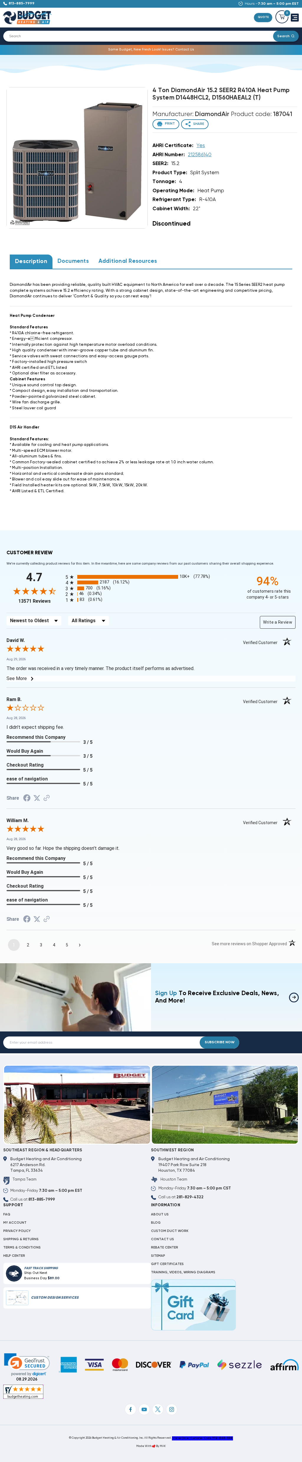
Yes (200, 145)
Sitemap (158, 1256)
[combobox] (141, 36)
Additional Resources (128, 261)
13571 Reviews (40, 601)
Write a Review (277, 622)
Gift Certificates (167, 1264)
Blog (156, 1223)
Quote (263, 17)
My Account (15, 1223)
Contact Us (162, 1239)
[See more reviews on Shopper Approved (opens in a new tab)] (46, 799)
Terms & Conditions (22, 1247)
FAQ (6, 1214)
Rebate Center (164, 1247)
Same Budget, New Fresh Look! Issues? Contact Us (151, 49)
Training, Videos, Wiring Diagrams (183, 1272)
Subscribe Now (219, 1042)
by (157, 1446)
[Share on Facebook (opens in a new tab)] (26, 799)
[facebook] (130, 1409)
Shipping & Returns (21, 1239)
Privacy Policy (17, 1231)
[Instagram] (171, 1409)
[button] (27, 1365)
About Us (160, 1214)
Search (283, 36)
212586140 (199, 154)
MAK (163, 1446)
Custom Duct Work (169, 1231)
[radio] (151, 577)
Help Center (14, 1256)
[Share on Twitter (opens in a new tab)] (36, 798)
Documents (73, 261)
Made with (144, 1446)
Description (31, 261)
